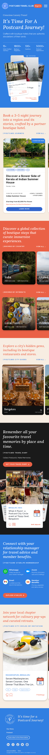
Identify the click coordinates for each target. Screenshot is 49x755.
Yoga (14, 92)
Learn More (24, 209)
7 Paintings (40, 695)
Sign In (38, 6)
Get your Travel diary (16, 464)
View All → (41, 133)
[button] (23, 390)
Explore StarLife (14, 595)
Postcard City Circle (32, 524)
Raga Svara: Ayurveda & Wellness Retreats (31, 99)
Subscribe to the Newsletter (18, 737)
